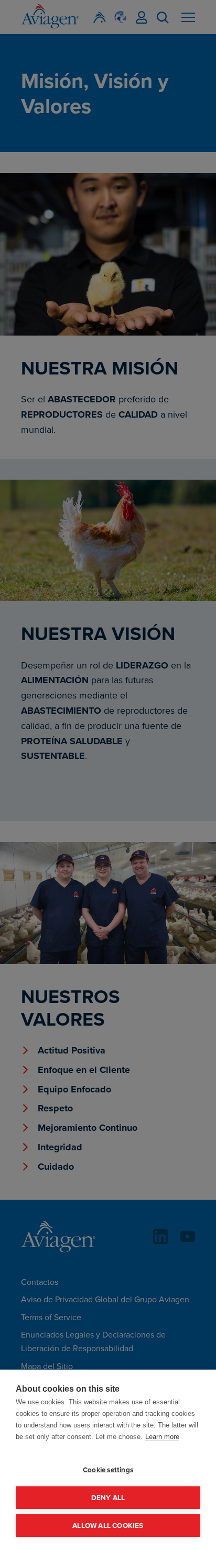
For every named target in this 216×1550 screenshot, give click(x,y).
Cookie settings (108, 1469)
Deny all (108, 1497)
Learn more (162, 1437)
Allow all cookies (107, 1525)
